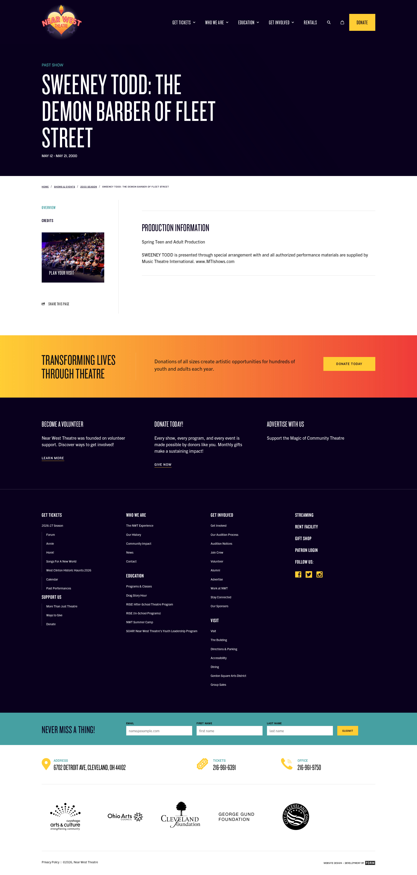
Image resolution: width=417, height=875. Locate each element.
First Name (204, 723)
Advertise (217, 579)
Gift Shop (303, 538)
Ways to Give (54, 615)
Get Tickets (181, 22)
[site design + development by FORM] (349, 863)
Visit (213, 631)
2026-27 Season (52, 525)
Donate (362, 22)
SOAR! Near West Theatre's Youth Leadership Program (161, 631)
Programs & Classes (139, 586)
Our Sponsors (219, 606)
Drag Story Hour (136, 595)
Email (130, 723)
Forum (50, 534)
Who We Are (214, 22)
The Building (219, 640)
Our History (133, 534)
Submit (347, 730)
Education (246, 22)
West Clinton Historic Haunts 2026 (68, 570)
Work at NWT (219, 588)
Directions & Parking (224, 649)
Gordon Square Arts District (228, 676)
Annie (50, 543)
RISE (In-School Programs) (143, 613)
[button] (329, 22)
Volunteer (217, 561)
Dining (215, 667)
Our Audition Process (224, 534)
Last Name (274, 723)
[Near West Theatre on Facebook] (298, 574)
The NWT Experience (139, 525)
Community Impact (138, 543)
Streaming (304, 515)
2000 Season (88, 186)
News (129, 552)
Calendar (52, 579)
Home (45, 186)
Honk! (50, 552)
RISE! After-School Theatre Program (149, 604)
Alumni (215, 570)
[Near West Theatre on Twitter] (309, 574)
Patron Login (306, 550)
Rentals (310, 22)
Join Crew (217, 552)
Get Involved (279, 22)
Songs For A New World (61, 561)
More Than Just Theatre (61, 606)
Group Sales (218, 684)
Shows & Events (64, 186)
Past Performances (58, 588)
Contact (131, 561)
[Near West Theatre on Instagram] (319, 574)
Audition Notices (221, 543)
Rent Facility (306, 526)
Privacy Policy (50, 862)
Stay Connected (221, 597)
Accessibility (219, 658)
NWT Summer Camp (139, 622)
